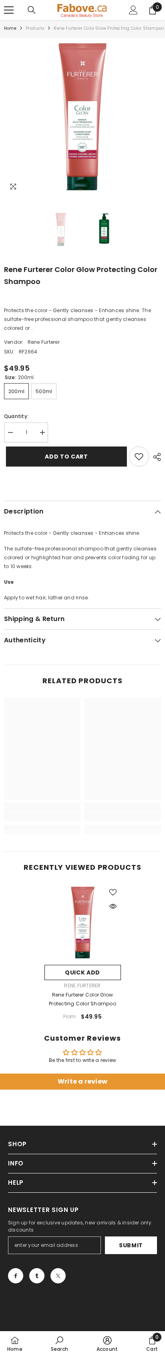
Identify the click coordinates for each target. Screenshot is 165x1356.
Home (10, 28)
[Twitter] (58, 1275)
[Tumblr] (36, 1275)
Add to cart (64, 457)
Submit (131, 1245)
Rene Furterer (44, 342)
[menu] (9, 10)
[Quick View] (113, 906)
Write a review (82, 1081)
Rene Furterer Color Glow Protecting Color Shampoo (82, 999)
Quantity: (16, 416)
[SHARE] (155, 457)
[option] (82, 116)
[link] (42, 816)
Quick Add (82, 972)
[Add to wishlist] (139, 457)
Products (35, 28)
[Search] (31, 10)
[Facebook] (15, 1275)
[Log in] (133, 10)
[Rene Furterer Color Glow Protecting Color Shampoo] (82, 922)
